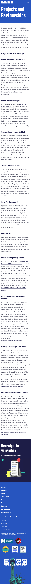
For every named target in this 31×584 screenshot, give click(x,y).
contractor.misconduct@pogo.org (11, 340)
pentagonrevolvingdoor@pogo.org (12, 386)
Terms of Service (9, 534)
